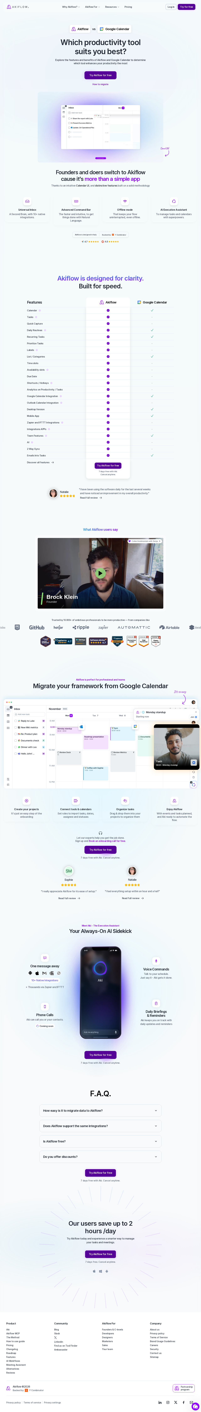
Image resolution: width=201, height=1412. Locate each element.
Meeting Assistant (16, 1364)
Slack (57, 1333)
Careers (154, 1345)
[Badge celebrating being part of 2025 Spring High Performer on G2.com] (144, 641)
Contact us (156, 1353)
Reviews (10, 1372)
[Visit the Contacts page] (191, 1402)
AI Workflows (13, 1361)
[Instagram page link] (168, 1402)
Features (11, 1357)
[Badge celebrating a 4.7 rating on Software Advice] (98, 641)
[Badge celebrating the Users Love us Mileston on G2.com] (156, 641)
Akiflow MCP (13, 1333)
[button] (195, 1406)
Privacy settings (52, 1402)
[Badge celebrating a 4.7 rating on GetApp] (80, 641)
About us (155, 1329)
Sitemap (154, 1357)
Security (154, 1349)
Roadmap (11, 1353)
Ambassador (60, 1349)
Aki (8, 1329)
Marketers (107, 1341)
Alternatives (12, 1368)
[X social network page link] (76, 1337)
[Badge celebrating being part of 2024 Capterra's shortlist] (117, 641)
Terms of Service (159, 1337)
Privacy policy (157, 1333)
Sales (105, 1345)
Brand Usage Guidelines (162, 1341)
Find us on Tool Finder (65, 1345)
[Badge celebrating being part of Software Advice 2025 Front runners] (45, 641)
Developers (108, 1333)
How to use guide (15, 1341)
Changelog (12, 1349)
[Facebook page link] (183, 1402)
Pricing (9, 1345)
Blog (56, 1329)
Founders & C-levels (112, 1329)
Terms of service (32, 1402)
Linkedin (58, 1341)
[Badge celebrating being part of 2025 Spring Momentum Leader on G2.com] (131, 641)
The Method (12, 1337)
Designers (107, 1337)
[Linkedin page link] (160, 1402)
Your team (107, 1349)
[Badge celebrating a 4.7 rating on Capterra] (62, 641)
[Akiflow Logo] (18, 7)
